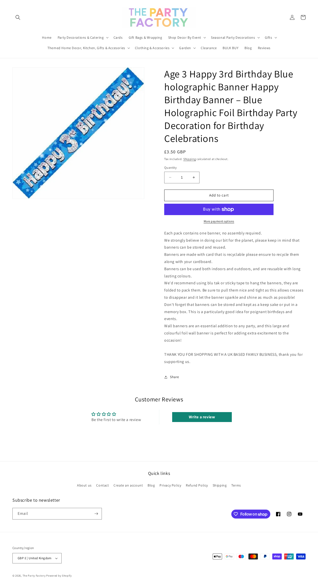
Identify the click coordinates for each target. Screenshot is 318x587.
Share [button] (174, 377)
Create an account (128, 485)
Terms (236, 485)
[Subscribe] (96, 514)
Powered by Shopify (59, 575)
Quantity (170, 167)
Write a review (202, 417)
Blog (151, 485)
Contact (102, 485)
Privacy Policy (170, 485)
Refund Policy (197, 485)
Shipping (189, 159)
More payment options (219, 221)
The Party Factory (34, 575)
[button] (17, 17)
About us (84, 485)
